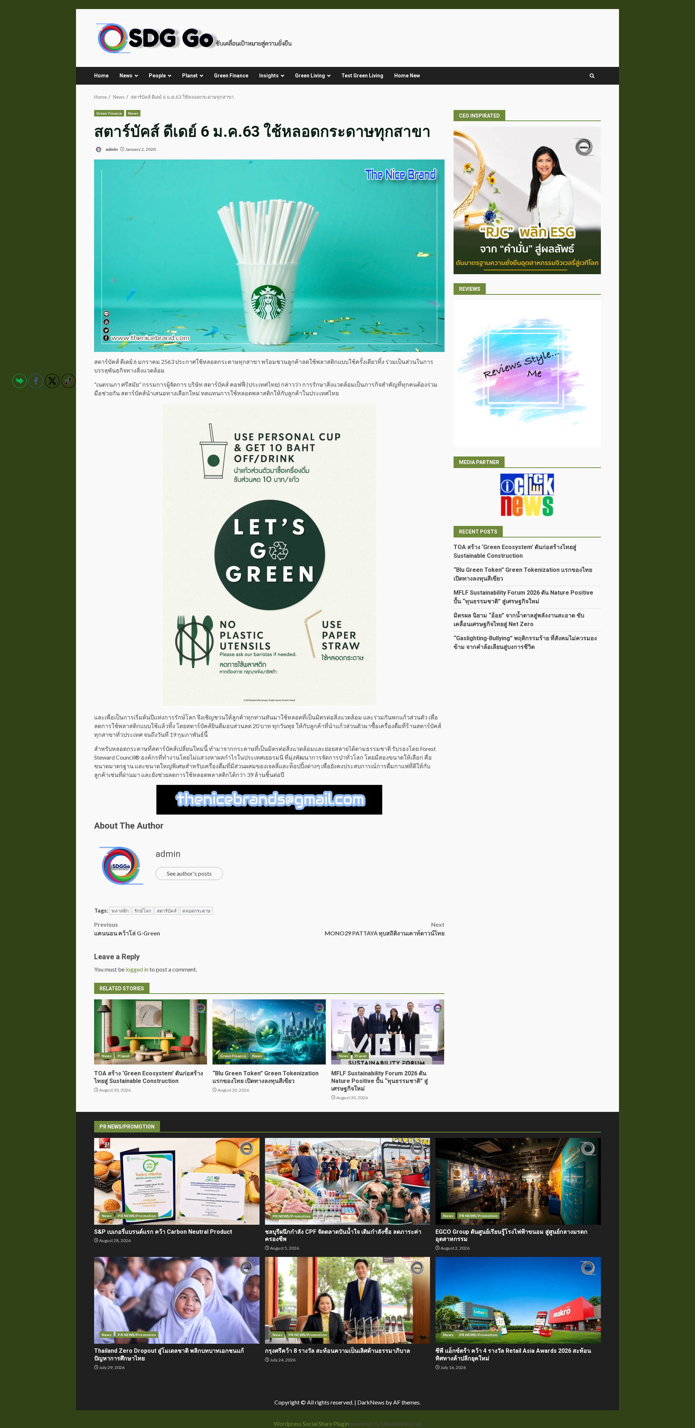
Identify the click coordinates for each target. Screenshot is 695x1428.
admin (111, 149)
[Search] (592, 76)
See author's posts (189, 873)
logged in (137, 969)
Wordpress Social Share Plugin (312, 1423)
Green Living (310, 75)
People (157, 75)
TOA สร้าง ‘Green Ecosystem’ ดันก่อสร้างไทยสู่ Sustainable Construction (150, 1031)
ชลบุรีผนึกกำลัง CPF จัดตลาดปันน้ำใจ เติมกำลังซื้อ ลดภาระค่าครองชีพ (347, 1181)
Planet (190, 75)
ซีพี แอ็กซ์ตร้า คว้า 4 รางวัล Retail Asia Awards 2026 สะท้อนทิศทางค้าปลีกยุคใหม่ (518, 1300)
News (125, 75)
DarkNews (370, 1402)
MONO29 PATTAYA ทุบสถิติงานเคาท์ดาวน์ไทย (385, 928)
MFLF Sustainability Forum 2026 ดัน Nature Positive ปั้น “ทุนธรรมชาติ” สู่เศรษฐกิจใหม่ (387, 1031)
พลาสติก (120, 911)
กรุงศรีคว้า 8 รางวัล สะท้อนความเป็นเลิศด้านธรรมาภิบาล (347, 1300)
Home (101, 75)
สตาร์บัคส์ (167, 911)
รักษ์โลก (142, 911)
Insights (269, 75)
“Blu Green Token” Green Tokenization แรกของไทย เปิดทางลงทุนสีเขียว (268, 1031)
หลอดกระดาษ (196, 911)
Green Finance (231, 75)
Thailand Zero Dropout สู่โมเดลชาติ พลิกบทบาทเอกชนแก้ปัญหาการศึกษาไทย (177, 1300)
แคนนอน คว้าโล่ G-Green (127, 928)
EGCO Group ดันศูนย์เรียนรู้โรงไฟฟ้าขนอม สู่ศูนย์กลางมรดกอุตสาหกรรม (518, 1181)
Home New (407, 75)
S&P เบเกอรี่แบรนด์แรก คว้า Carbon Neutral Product (177, 1181)
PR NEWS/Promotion (137, 1216)
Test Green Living (362, 75)
